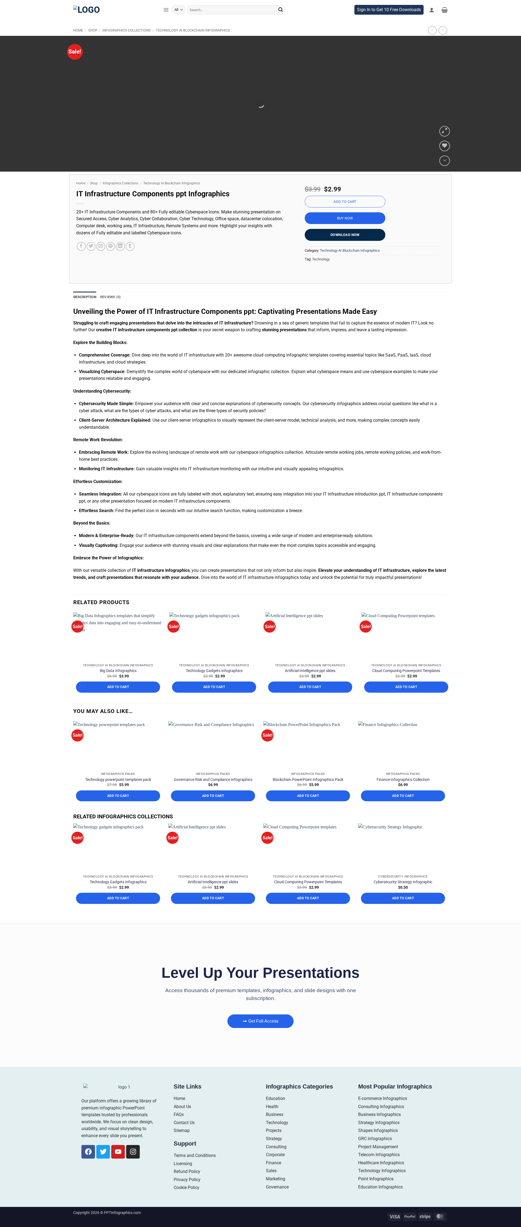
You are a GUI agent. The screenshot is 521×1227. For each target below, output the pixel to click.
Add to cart (344, 213)
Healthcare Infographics (381, 1174)
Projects (273, 1142)
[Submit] (280, 21)
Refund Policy (187, 1183)
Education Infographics (380, 1198)
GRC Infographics (375, 1150)
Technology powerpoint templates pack (118, 791)
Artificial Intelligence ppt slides (310, 682)
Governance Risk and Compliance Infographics (213, 791)
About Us (182, 1118)
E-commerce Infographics (382, 1110)
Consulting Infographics (381, 1118)
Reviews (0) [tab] (110, 294)
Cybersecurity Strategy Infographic (403, 893)
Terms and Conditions (195, 1167)
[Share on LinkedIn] (120, 257)
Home (78, 42)
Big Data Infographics (118, 682)
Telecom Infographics (379, 1166)
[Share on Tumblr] (130, 257)
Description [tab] (84, 294)
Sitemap (182, 1142)
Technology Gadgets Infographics (214, 682)
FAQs (179, 1126)
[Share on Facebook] (81, 257)
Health (272, 1118)
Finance (273, 1174)
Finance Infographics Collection (403, 791)
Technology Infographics (382, 1182)
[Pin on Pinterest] (110, 257)
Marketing (275, 1190)
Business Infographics (379, 1126)
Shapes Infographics (378, 1142)
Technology (321, 254)
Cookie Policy (186, 1199)
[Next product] (432, 41)
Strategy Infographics (378, 1134)
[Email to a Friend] (100, 257)
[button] (166, 21)
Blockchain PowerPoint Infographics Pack (308, 791)
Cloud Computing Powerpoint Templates (406, 682)
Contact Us (184, 1134)
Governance (277, 1198)
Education (275, 1110)
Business (274, 1126)
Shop (92, 42)
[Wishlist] (444, 172)
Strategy (274, 1150)
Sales (271, 1182)
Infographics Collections (126, 42)
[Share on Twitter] (91, 257)
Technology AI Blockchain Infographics (193, 42)
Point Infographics (375, 1190)
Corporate (275, 1166)
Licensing (183, 1175)
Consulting (276, 1158)
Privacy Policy (187, 1191)
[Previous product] (443, 41)
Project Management (378, 1158)
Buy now (345, 230)
